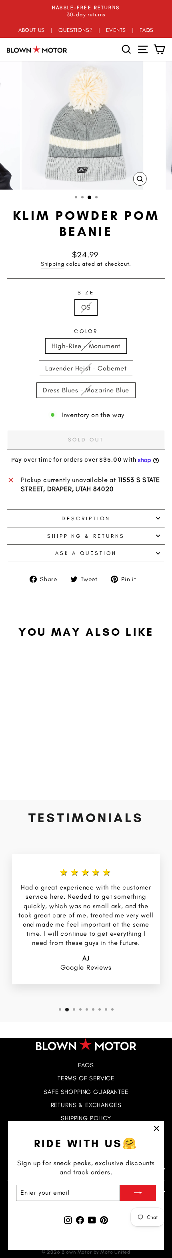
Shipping (52, 264)
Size (86, 292)
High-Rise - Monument (86, 346)
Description (86, 518)
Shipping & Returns (86, 536)
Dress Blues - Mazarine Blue (86, 390)
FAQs (86, 1065)
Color (86, 331)
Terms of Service (86, 1078)
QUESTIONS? (75, 30)
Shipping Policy (86, 1118)
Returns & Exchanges (86, 1105)
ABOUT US (31, 30)
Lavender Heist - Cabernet (86, 368)
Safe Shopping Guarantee (86, 1091)
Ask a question (86, 553)
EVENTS (116, 30)
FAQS (147, 30)
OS (86, 307)
